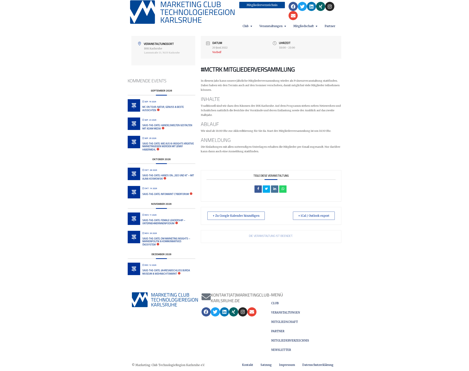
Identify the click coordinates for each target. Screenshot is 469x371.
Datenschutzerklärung (317, 365)
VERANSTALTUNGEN (285, 312)
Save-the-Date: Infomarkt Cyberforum (165, 194)
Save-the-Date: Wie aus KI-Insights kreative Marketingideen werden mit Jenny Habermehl (168, 146)
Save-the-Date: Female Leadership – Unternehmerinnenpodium (163, 221)
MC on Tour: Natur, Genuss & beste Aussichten (163, 108)
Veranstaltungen (270, 26)
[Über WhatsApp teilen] (283, 189)
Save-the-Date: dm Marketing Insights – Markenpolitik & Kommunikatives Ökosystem (166, 241)
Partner (330, 26)
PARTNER (277, 331)
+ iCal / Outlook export (313, 215)
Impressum (287, 365)
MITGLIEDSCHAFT (284, 322)
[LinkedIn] (274, 189)
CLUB (275, 303)
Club (246, 26)
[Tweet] (266, 189)
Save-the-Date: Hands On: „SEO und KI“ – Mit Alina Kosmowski (168, 177)
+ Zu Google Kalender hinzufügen (236, 215)
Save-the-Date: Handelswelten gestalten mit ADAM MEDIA (167, 126)
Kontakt (247, 365)
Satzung (266, 365)
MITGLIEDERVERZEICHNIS (290, 340)
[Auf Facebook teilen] (258, 189)
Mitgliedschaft (303, 26)
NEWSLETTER (281, 350)
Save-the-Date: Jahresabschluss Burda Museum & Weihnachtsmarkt (166, 272)
